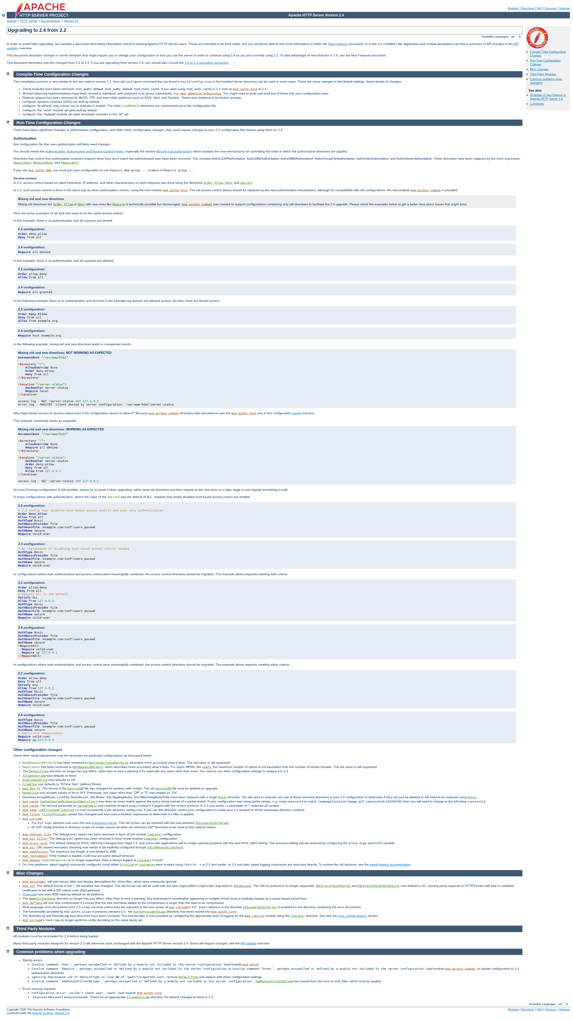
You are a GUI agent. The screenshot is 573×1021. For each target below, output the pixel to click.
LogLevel (155, 834)
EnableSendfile (34, 780)
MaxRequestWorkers (88, 767)
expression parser (104, 823)
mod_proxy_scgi (34, 843)
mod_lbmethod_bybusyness (200, 93)
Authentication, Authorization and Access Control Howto (84, 151)
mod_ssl (28, 847)
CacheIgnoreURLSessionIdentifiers (69, 801)
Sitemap (564, 8)
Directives (527, 8)
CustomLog (147, 865)
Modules (513, 8)
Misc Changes (539, 69)
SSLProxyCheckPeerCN (333, 886)
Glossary (551, 8)
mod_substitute (34, 852)
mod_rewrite (254, 916)
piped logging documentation (390, 864)
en (512, 36)
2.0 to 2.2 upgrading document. (207, 62)
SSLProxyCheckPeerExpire (379, 886)
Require (118, 204)
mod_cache (30, 801)
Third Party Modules (543, 74)
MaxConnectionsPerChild (108, 763)
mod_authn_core (223, 912)
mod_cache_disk (245, 89)
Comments (537, 103)
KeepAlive (30, 793)
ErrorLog (127, 865)
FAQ (540, 8)
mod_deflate (32, 903)
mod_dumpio (31, 860)
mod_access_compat (426, 190)
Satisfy (246, 183)
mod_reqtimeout (34, 856)
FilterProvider (54, 814)
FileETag (29, 784)
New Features (338, 44)
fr (520, 36)
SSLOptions (242, 886)
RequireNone (43, 163)
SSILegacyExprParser (212, 823)
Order (207, 183)
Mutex (222, 797)
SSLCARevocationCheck (165, 847)
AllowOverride (34, 776)
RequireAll (70, 163)
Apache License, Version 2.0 (50, 1013)
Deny (228, 183)
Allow (218, 183)
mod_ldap (29, 810)
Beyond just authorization (174, 151)
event (206, 767)
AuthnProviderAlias (149, 912)
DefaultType (39, 771)
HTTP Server (28, 21)
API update (248, 943)
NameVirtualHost (42, 899)
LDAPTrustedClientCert (57, 810)
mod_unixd (250, 964)
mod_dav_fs (31, 788)
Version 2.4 (71, 21)
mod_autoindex (34, 882)
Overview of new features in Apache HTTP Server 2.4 (548, 97)
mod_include (32, 819)
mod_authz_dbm (39, 170)
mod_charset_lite (36, 834)
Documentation (50, 21)
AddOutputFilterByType (274, 981)
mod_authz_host (175, 190)
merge (296, 413)
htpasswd (29, 894)
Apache (12, 21)
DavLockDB (76, 788)
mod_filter (31, 814)
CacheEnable (87, 806)
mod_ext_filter (34, 839)
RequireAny (22, 163)
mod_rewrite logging (352, 916)
